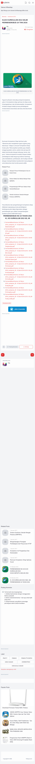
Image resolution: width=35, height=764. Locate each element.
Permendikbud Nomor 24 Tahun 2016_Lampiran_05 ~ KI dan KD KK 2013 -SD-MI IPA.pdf (18, 238)
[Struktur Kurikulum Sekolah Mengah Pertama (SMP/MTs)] (5, 199)
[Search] (29, 3)
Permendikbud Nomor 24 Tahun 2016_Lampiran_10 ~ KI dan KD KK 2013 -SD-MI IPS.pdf (18, 231)
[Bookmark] (3, 347)
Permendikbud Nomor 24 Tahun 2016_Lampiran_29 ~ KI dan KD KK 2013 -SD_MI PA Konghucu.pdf (18, 290)
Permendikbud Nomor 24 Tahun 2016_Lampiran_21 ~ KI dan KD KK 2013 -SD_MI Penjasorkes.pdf (18, 244)
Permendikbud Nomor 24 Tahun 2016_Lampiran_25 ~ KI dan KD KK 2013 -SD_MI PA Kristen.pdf (18, 264)
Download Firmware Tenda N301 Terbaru (15, 707)
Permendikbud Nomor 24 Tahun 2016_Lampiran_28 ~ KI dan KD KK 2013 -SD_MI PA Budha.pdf (18, 283)
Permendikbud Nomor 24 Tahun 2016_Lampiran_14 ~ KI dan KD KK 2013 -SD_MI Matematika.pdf (18, 224)
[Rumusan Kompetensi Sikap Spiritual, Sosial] (5, 563)
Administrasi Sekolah (17, 666)
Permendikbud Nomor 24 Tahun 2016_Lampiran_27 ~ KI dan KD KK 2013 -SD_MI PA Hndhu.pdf (18, 277)
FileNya (5, 3)
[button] (28, 29)
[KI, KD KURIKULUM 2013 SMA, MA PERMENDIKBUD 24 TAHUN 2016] (5, 583)
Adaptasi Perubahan (26, 658)
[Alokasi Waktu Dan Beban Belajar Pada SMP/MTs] (5, 183)
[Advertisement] (17, 52)
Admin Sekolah (9, 662)
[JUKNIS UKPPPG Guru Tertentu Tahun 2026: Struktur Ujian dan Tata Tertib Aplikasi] (5, 717)
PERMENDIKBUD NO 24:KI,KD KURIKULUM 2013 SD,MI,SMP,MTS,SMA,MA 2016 (19, 571)
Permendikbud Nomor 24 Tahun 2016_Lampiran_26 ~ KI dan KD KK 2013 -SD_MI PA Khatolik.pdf (18, 270)
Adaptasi (14, 658)
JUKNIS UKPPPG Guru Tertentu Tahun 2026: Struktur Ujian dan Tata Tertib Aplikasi (21, 714)
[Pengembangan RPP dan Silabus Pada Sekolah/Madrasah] (5, 191)
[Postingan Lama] (2, 355)
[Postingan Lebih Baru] (32, 355)
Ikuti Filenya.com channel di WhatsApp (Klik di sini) (14, 10)
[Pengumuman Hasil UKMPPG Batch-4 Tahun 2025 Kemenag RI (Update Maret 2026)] (5, 742)
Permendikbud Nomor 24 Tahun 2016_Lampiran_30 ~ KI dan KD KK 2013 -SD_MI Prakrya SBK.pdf (18, 296)
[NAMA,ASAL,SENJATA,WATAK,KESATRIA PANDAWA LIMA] (5, 734)
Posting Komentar (13, 347)
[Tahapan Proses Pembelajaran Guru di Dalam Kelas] (5, 175)
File (9, 363)
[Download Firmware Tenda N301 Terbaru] (17, 705)
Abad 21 (5, 658)
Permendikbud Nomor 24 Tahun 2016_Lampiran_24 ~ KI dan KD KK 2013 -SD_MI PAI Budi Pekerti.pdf (18, 257)
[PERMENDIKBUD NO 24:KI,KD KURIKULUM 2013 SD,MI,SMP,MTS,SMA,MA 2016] (5, 572)
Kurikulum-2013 (7, 303)
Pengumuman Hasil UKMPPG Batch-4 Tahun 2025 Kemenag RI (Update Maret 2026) (21, 740)
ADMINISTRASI (26, 662)
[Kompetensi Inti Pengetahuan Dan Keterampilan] (5, 553)
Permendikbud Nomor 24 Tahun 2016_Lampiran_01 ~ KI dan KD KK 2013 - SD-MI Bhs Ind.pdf (18, 251)
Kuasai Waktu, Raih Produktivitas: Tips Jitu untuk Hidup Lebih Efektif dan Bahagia (21, 723)
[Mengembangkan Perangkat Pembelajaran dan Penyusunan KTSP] (5, 544)
